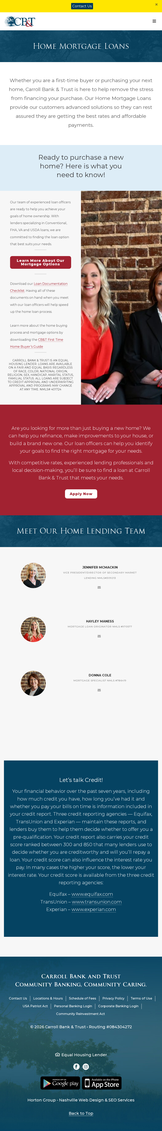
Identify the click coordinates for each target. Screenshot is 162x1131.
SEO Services (121, 1100)
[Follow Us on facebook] (76, 1067)
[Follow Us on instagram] (86, 1067)
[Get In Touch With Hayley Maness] (99, 636)
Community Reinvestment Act (80, 1014)
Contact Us (82, 6)
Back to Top (81, 1113)
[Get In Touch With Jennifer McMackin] (99, 587)
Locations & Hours (48, 998)
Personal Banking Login (73, 1006)
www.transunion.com (97, 902)
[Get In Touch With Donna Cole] (99, 690)
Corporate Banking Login (118, 1006)
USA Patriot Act (35, 1006)
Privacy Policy (113, 998)
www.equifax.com (92, 894)
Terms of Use (141, 998)
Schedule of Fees (82, 998)
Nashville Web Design (81, 1100)
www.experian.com (94, 909)
